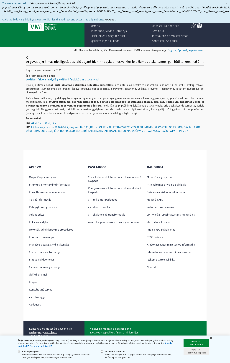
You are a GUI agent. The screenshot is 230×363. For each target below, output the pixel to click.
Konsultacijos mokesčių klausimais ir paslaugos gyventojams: (50, 330)
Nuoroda (110, 20)
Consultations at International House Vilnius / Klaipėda (114, 179)
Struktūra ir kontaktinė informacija (49, 185)
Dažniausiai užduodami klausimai (166, 192)
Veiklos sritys (36, 215)
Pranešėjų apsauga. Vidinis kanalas (49, 245)
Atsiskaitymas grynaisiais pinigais (166, 185)
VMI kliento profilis (99, 207)
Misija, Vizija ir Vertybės (42, 177)
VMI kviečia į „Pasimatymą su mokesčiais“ (171, 215)
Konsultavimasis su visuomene (47, 192)
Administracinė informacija (44, 252)
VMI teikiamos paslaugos (102, 200)
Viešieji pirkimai (38, 275)
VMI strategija (37, 297)
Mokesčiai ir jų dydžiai (159, 177)
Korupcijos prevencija (41, 237)
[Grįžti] (27, 58)
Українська (195, 50)
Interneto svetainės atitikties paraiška (169, 252)
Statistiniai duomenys (41, 260)
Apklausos (35, 305)
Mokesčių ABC (155, 200)
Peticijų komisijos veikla (43, 207)
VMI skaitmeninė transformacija (106, 215)
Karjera (33, 282)
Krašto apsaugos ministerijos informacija (171, 245)
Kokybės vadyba (38, 222)
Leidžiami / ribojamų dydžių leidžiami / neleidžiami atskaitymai (62, 80)
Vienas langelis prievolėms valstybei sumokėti (114, 222)
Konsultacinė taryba (40, 290)
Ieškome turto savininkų (161, 260)
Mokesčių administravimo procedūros (51, 230)
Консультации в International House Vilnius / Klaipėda (114, 190)
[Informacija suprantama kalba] (199, 27)
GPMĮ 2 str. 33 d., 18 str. (45, 123)
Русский (182, 50)
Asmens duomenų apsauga (44, 267)
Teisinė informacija (40, 200)
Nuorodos (152, 267)
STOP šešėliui (155, 237)
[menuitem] (95, 26)
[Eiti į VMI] (42, 24)
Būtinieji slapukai (31, 351)
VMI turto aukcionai (158, 222)
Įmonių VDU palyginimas (161, 230)
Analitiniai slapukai (114, 351)
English (171, 50)
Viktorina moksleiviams (160, 207)
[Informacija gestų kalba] (193, 27)
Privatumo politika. (39, 346)
